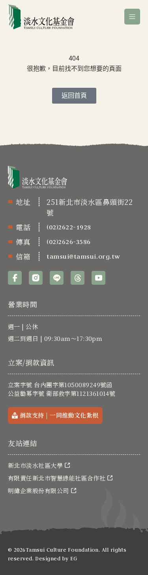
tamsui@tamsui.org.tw (83, 256)
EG (73, 558)
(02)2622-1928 (69, 227)
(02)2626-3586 (69, 242)
